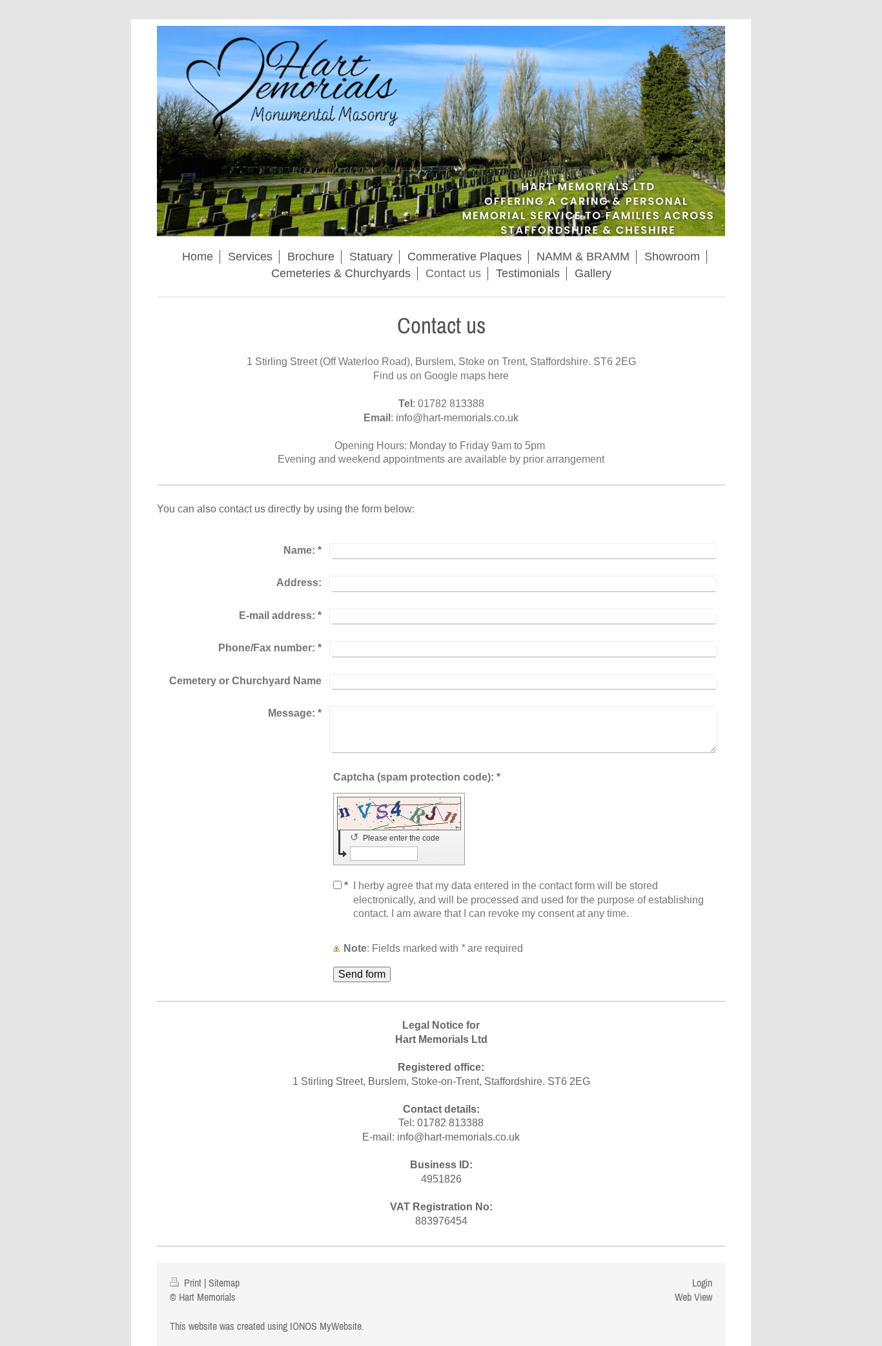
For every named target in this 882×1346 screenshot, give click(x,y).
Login (702, 1282)
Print (192, 1282)
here (498, 375)
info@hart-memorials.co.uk (457, 417)
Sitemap (224, 1282)
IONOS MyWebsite (326, 1326)
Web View (693, 1297)
